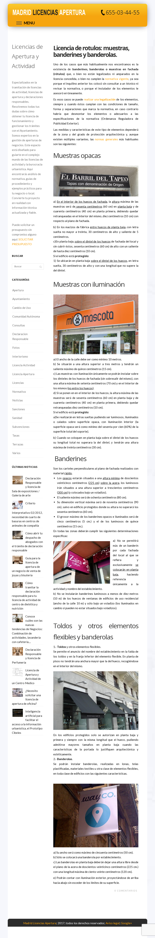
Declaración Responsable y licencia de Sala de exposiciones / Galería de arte (26, 487)
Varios (16, 453)
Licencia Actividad (23, 365)
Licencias (18, 382)
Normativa (19, 391)
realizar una (100, 99)
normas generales (106, 139)
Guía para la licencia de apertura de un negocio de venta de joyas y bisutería (26, 566)
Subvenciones (20, 426)
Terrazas (17, 444)
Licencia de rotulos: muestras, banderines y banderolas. (91, 51)
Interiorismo (20, 356)
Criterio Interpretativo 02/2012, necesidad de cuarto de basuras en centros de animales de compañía (27, 514)
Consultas (18, 325)
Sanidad (17, 418)
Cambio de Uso (21, 307)
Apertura (18, 290)
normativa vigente (117, 78)
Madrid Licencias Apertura (39, 923)
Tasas (15, 435)
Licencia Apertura (23, 374)
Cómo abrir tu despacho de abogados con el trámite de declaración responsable (27, 542)
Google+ (126, 923)
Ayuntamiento (21, 299)
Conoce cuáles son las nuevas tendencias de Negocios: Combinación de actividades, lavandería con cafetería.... (27, 629)
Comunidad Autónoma (26, 316)
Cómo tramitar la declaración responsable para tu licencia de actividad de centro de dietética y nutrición (26, 595)
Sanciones (18, 409)
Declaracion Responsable (20, 336)
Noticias (17, 400)
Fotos (16, 347)
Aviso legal (112, 923)
